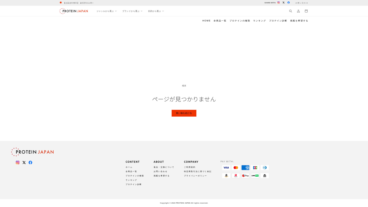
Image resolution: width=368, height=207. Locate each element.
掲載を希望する (299, 20)
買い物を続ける (184, 113)
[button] (106, 11)
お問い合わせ (160, 171)
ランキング (259, 20)
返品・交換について (164, 167)
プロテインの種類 (240, 20)
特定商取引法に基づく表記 (198, 171)
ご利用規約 (189, 167)
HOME (206, 20)
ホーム (129, 167)
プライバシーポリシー (195, 176)
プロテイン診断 (278, 20)
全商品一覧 (220, 20)
